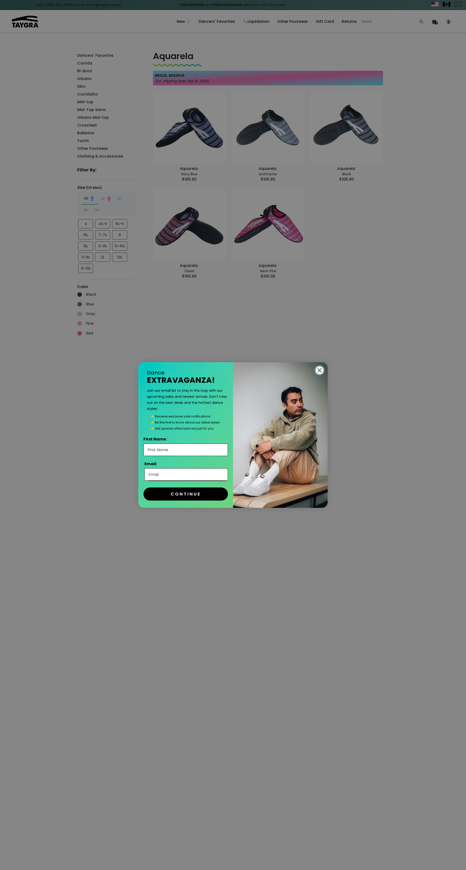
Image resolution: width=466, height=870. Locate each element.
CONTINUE (186, 494)
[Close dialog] (319, 370)
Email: (150, 464)
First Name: (155, 439)
